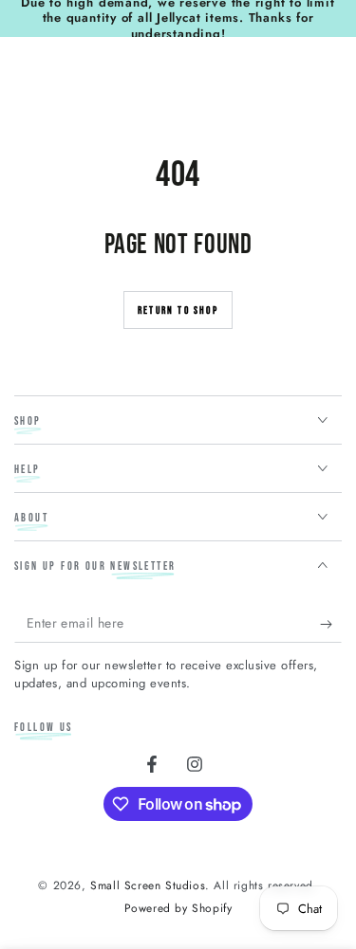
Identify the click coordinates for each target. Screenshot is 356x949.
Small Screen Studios (147, 885)
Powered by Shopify (178, 909)
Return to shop (178, 310)
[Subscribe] (331, 624)
